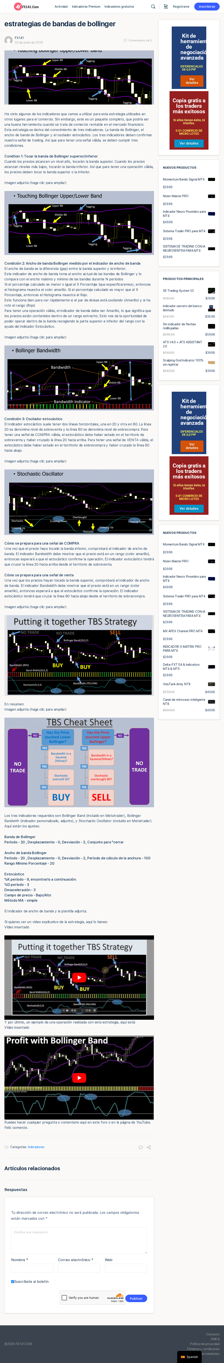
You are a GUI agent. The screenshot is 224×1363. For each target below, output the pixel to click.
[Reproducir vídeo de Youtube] (79, 977)
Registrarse (181, 6)
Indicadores (36, 1147)
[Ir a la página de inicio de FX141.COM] (26, 6)
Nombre (19, 1260)
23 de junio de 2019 (29, 42)
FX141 (19, 38)
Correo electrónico (75, 1260)
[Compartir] (148, 1148)
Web (108, 1260)
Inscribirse (207, 6)
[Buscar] (153, 6)
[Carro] (166, 6)
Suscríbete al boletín (31, 1282)
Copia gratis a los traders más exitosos (189, 106)
